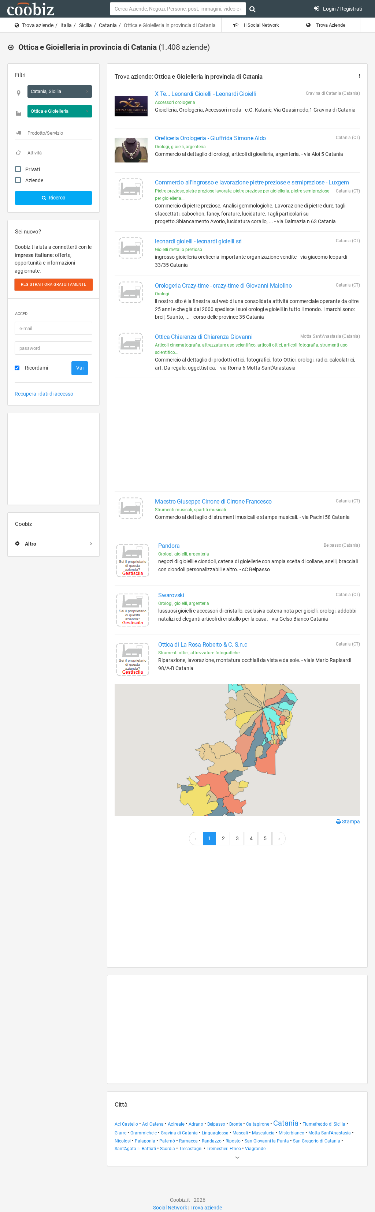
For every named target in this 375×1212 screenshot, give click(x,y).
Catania (108, 25)
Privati (32, 169)
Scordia (167, 1148)
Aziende (34, 180)
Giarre (120, 1133)
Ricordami (36, 368)
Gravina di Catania (179, 1133)
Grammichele (143, 1133)
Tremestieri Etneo (224, 1148)
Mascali (240, 1133)
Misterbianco (291, 1133)
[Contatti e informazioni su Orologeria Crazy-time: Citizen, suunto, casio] (131, 297)
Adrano (196, 1124)
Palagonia (145, 1141)
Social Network (170, 1208)
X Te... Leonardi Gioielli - (205, 93)
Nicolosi (123, 1141)
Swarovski (171, 595)
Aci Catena (153, 1124)
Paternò (167, 1141)
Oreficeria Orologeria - (210, 138)
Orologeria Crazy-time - (223, 285)
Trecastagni (191, 1148)
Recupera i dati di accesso (44, 394)
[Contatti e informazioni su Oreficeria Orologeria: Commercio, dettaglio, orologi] (131, 150)
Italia (66, 25)
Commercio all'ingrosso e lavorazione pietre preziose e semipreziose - (252, 182)
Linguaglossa (215, 1133)
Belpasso (216, 1124)
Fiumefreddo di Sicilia (323, 1124)
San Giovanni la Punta (267, 1141)
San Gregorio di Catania (316, 1141)
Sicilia (85, 25)
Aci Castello (126, 1124)
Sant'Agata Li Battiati (135, 1148)
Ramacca (188, 1141)
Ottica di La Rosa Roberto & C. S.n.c (202, 644)
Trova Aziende (330, 25)
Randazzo (212, 1141)
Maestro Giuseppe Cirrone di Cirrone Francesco (213, 501)
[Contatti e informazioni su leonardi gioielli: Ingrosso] (131, 253)
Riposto (233, 1141)
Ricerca (57, 198)
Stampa (350, 821)
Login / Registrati (342, 9)
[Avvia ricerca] (252, 9)
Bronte (235, 1124)
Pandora (168, 545)
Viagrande (255, 1148)
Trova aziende (37, 25)
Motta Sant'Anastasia (329, 1133)
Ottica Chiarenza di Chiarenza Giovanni (204, 336)
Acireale (176, 1124)
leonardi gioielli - (198, 241)
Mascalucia (263, 1133)
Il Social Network (261, 25)
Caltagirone (257, 1124)
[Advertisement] (53, 459)
